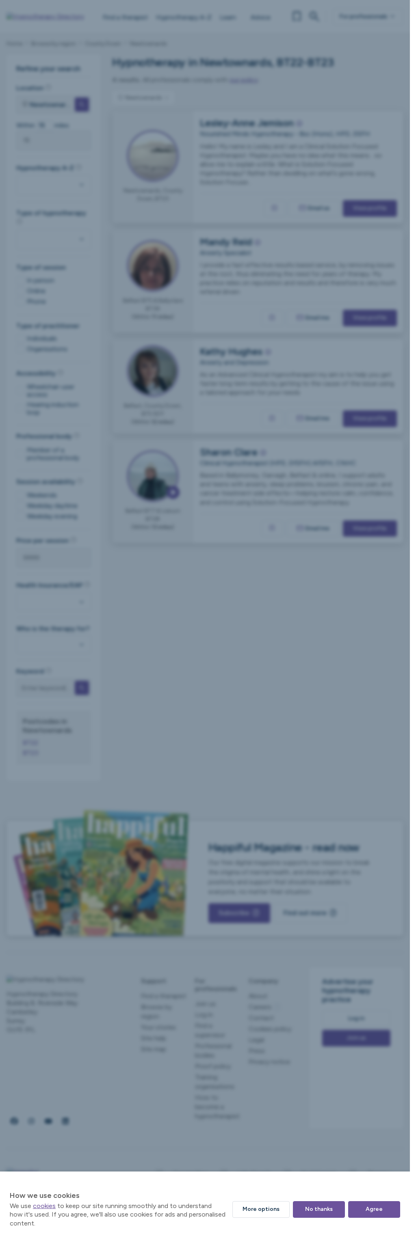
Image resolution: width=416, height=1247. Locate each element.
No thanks (319, 1209)
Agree (374, 1209)
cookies (44, 1206)
